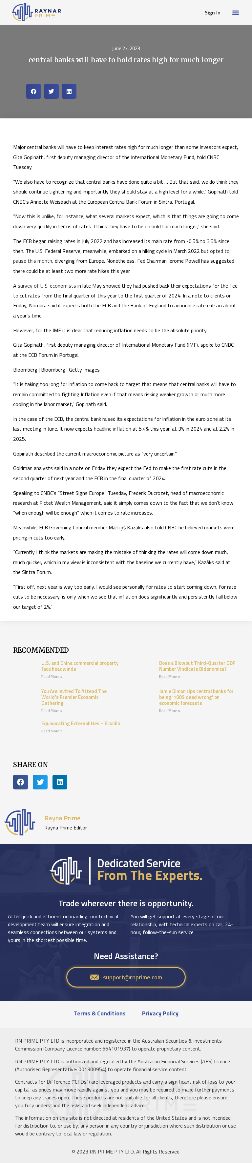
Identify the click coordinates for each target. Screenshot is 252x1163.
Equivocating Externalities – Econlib (80, 723)
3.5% (212, 241)
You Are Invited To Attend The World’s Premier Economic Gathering (74, 697)
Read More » (51, 677)
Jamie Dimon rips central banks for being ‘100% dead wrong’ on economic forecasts (196, 697)
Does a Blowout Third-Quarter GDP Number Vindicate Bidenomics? (197, 666)
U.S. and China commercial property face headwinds (79, 666)
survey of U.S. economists (47, 286)
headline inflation (112, 429)
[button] (235, 12)
